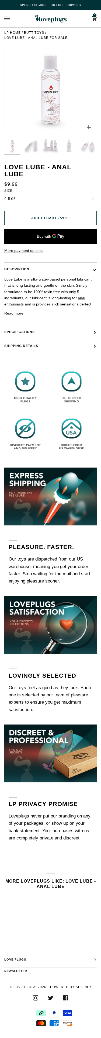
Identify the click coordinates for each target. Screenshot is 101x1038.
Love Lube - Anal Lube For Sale (36, 38)
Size (8, 191)
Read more (13, 313)
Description (16, 269)
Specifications (19, 332)
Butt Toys (34, 33)
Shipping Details (21, 346)
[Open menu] (12, 18)
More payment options (23, 250)
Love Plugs (25, 987)
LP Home (12, 33)
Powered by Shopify (71, 987)
